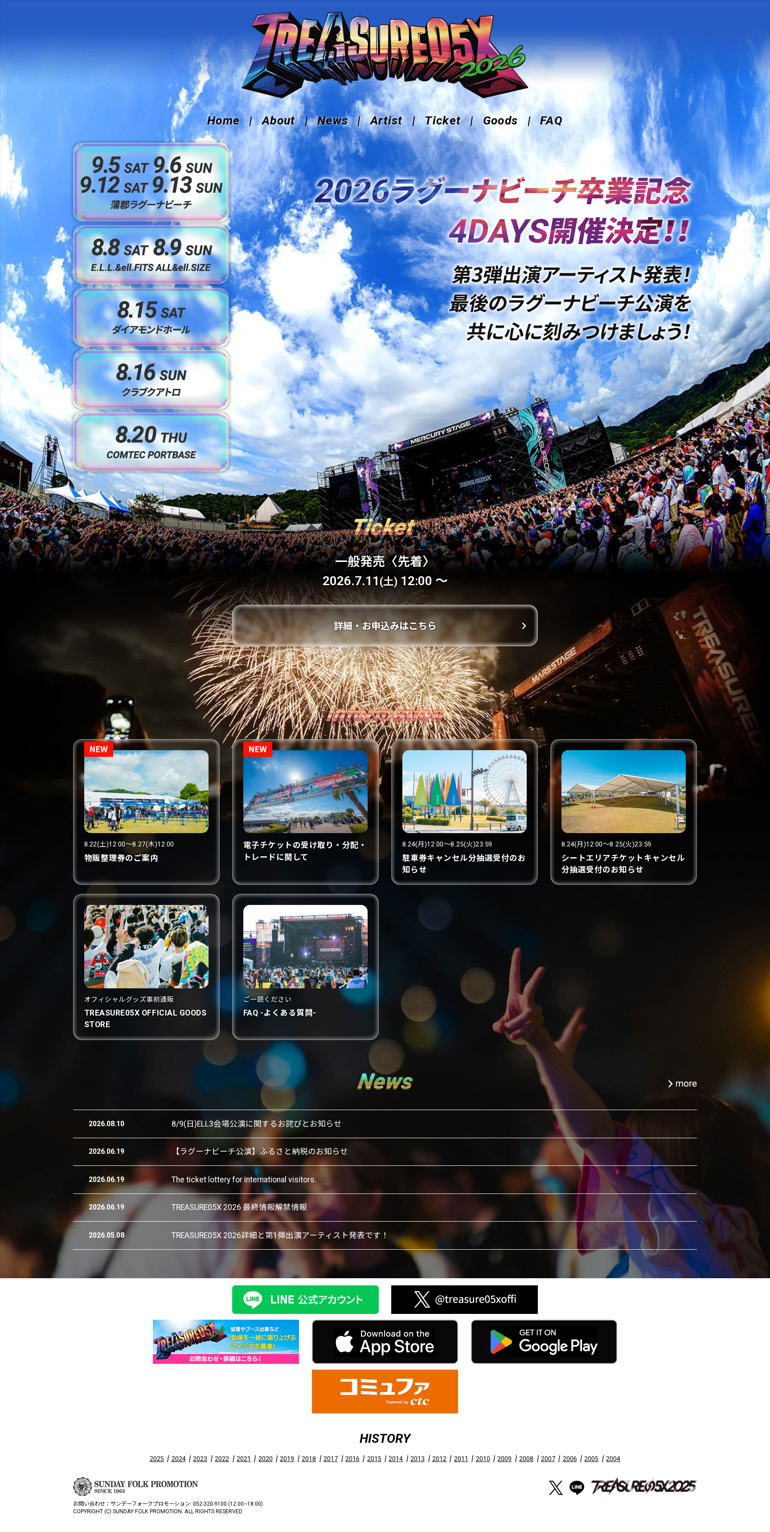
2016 (352, 1458)
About (278, 120)
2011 (461, 1458)
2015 (374, 1458)
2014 (396, 1458)
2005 (591, 1458)
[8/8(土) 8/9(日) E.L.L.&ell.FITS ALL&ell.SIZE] (151, 254)
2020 (265, 1458)
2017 (331, 1458)
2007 (548, 1458)
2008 (526, 1458)
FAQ (551, 120)
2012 (439, 1458)
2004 (613, 1458)
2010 (483, 1458)
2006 (570, 1458)
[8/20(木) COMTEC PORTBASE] (151, 442)
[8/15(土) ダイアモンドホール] (151, 317)
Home (223, 120)
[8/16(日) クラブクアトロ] (151, 379)
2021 (244, 1458)
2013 (417, 1458)
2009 (504, 1458)
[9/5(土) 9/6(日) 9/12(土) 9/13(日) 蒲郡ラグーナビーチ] (151, 182)
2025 (157, 1458)
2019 (287, 1458)
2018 (309, 1458)
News (332, 120)
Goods (500, 120)
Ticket (443, 120)
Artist (386, 120)
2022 (222, 1458)
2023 (200, 1458)
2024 (179, 1458)
